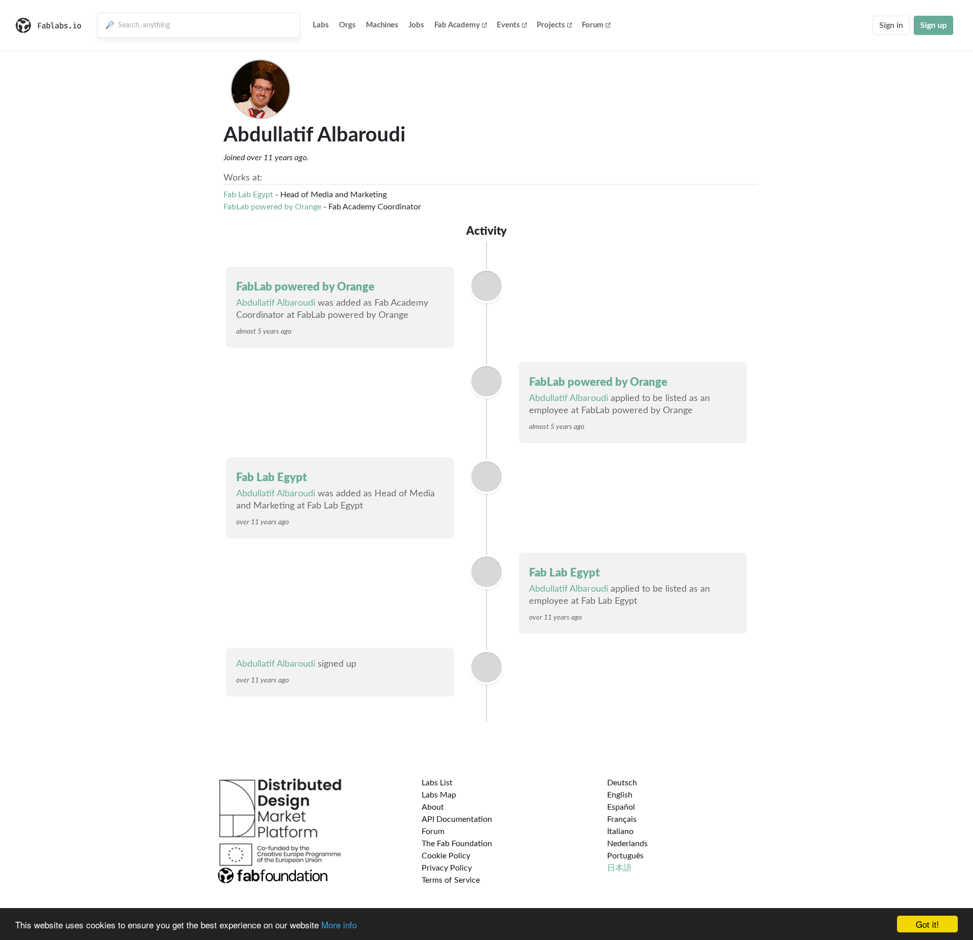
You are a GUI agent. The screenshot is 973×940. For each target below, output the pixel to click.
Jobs (416, 25)
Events (508, 25)
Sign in (891, 25)
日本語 (619, 868)
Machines (382, 25)
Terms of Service (451, 880)
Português (625, 856)
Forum (593, 25)
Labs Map (439, 795)
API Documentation (457, 819)
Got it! (927, 924)
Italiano (620, 831)
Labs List (437, 783)
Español (621, 807)
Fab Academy (457, 25)
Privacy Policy (447, 868)
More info (339, 924)
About (433, 807)
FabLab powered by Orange (272, 207)
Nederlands (627, 844)
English (619, 795)
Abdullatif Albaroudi (275, 303)
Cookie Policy (446, 856)
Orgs (347, 25)
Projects (551, 25)
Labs (321, 25)
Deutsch (622, 783)
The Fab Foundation (457, 844)
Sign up (933, 25)
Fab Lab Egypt (248, 195)
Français (622, 819)
